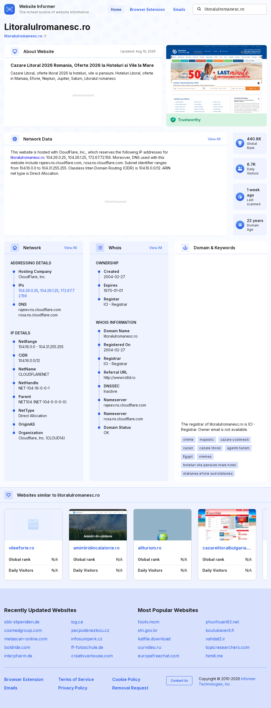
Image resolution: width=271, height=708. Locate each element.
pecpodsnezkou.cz (90, 630)
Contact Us (179, 681)
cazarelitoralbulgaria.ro (227, 547)
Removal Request (130, 687)
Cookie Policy (126, 679)
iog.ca (77, 621)
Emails (179, 9)
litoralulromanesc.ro (23, 36)
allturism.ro (149, 547)
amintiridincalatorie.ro (96, 547)
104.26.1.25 (49, 290)
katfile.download (154, 638)
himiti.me (214, 655)
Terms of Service (76, 679)
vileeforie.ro (21, 547)
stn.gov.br (148, 630)
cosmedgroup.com (23, 630)
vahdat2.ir (215, 638)
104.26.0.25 (28, 290)
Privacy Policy (72, 687)
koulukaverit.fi (220, 630)
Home (116, 9)
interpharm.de (18, 655)
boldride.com (17, 647)
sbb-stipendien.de (21, 621)
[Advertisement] (83, 110)
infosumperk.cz (86, 638)
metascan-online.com (25, 638)
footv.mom (148, 621)
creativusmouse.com (92, 655)
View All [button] (214, 139)
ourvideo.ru (149, 647)
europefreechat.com (158, 655)
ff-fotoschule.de (87, 647)
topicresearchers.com (228, 647)
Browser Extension (147, 9)
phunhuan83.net (222, 621)
